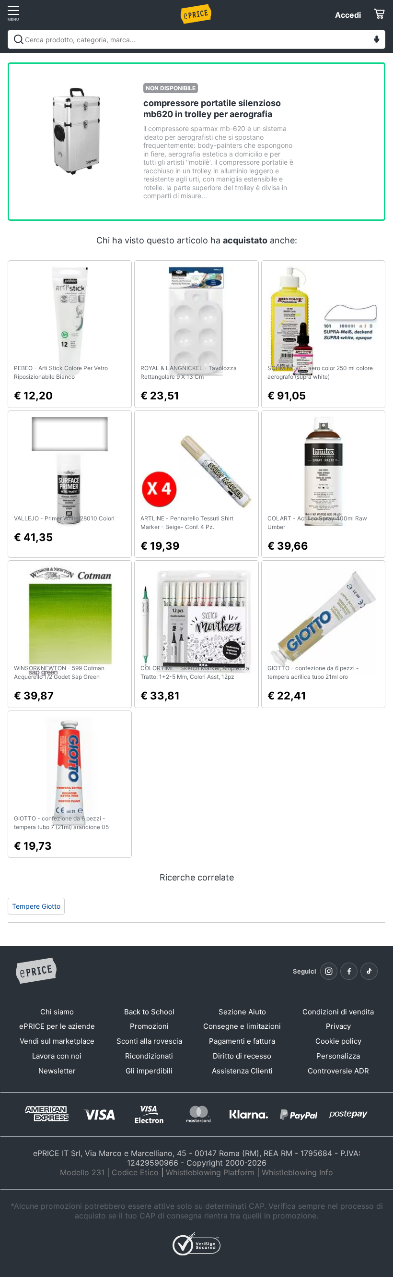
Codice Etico (135, 1172)
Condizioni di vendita (338, 1011)
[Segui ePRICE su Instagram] (328, 971)
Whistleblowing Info (297, 1172)
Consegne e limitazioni (242, 1026)
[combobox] (196, 39)
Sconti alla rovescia (149, 1041)
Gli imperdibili (149, 1070)
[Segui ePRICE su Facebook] (349, 971)
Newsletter (57, 1070)
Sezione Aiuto (242, 1011)
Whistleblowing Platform (210, 1172)
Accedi (348, 15)
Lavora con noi (56, 1055)
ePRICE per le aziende (57, 1026)
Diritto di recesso (242, 1055)
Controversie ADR (338, 1070)
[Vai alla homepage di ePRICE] (36, 971)
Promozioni (149, 1026)
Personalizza (338, 1055)
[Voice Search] (377, 41)
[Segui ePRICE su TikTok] (369, 971)
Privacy (338, 1026)
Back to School (149, 1011)
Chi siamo (57, 1011)
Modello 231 (82, 1172)
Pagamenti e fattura (242, 1041)
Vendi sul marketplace (57, 1041)
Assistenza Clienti (242, 1070)
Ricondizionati (149, 1055)
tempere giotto (36, 906)
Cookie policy (338, 1041)
